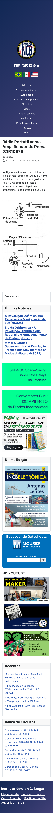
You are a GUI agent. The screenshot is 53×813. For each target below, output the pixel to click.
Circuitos (26, 104)
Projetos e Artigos (26, 122)
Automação (26, 94)
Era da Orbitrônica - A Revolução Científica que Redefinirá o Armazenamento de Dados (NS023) (26, 333)
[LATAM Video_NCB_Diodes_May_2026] (26, 401)
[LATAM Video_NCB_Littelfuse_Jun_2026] (26, 374)
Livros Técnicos (26, 113)
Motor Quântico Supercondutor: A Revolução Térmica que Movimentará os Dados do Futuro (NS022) (25, 348)
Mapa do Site (10, 794)
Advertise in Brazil (13, 802)
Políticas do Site (35, 798)
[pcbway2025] (24, 433)
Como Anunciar (11, 798)
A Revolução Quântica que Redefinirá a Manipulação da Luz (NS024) (25, 319)
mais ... (26, 132)
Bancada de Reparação (26, 99)
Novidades (27, 118)
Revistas (26, 127)
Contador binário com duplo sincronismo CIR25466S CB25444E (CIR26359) (24, 742)
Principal (26, 85)
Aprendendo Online (26, 90)
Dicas (26, 108)
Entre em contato (33, 794)
